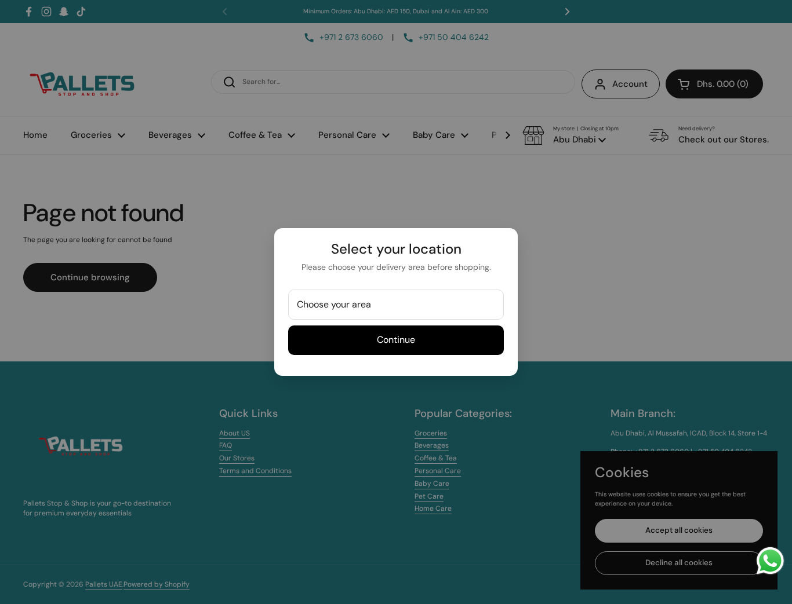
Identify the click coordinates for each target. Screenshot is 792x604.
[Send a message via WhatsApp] (770, 561)
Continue (396, 340)
